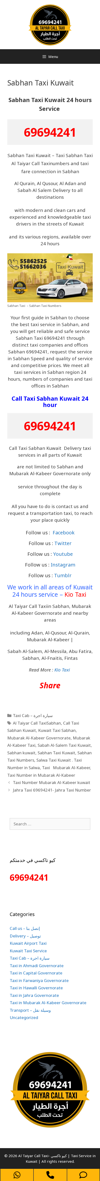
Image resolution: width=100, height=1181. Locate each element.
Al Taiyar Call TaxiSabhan (37, 723)
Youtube (63, 554)
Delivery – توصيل (25, 936)
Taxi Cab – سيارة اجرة (33, 715)
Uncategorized (24, 1017)
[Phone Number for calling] (50, 1175)
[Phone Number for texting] (83, 1175)
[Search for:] (50, 824)
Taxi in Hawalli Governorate (36, 988)
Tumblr (63, 575)
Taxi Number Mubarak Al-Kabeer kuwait (51, 782)
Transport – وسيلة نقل (30, 1010)
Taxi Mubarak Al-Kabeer (66, 767)
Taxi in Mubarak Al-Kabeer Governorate (48, 1002)
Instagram (63, 564)
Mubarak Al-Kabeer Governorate (39, 738)
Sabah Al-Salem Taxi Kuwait (64, 745)
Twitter (63, 543)
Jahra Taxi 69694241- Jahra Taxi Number (52, 790)
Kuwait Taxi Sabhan (57, 730)
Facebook (64, 532)
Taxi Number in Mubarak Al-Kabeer (41, 775)
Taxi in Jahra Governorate (34, 995)
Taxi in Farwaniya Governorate (39, 980)
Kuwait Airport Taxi (28, 943)
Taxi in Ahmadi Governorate (37, 965)
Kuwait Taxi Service (28, 951)
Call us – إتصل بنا (25, 928)
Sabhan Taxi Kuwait (56, 753)
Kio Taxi (75, 594)
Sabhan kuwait (21, 753)
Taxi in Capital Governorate (36, 973)
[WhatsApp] (16, 1175)
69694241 (50, 132)
